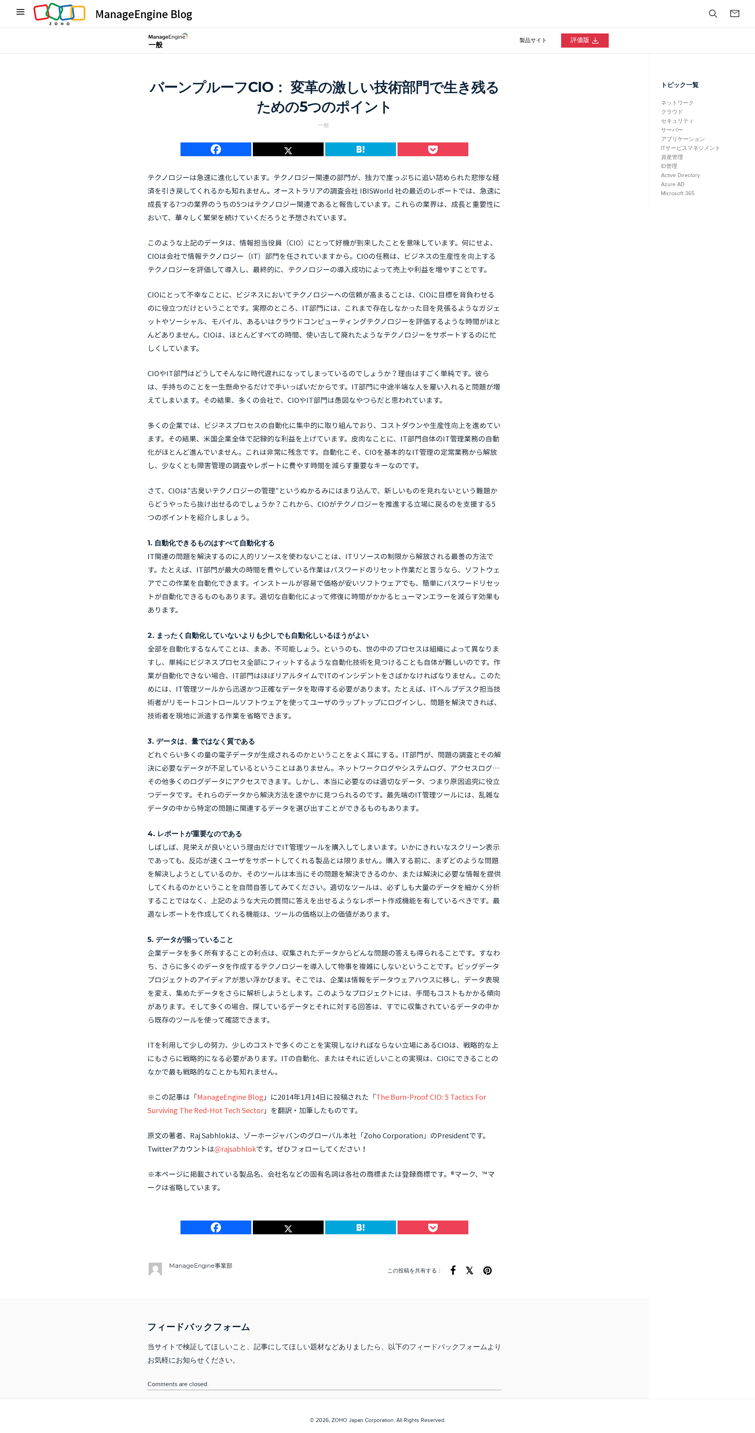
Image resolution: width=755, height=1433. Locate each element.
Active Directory (680, 175)
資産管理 (672, 157)
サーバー (672, 130)
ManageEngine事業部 (200, 1265)
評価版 (580, 40)
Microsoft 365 (677, 193)
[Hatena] (360, 149)
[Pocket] (433, 149)
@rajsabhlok (235, 1148)
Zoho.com (59, 14)
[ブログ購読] (734, 13)
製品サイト (533, 40)
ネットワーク (677, 103)
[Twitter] (288, 149)
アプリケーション (683, 139)
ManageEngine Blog (143, 13)
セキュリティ (677, 121)
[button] (713, 13)
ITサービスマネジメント (690, 148)
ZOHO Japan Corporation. (363, 1420)
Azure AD (673, 184)
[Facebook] (20, 13)
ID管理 (669, 166)
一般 (323, 125)
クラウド (672, 112)
